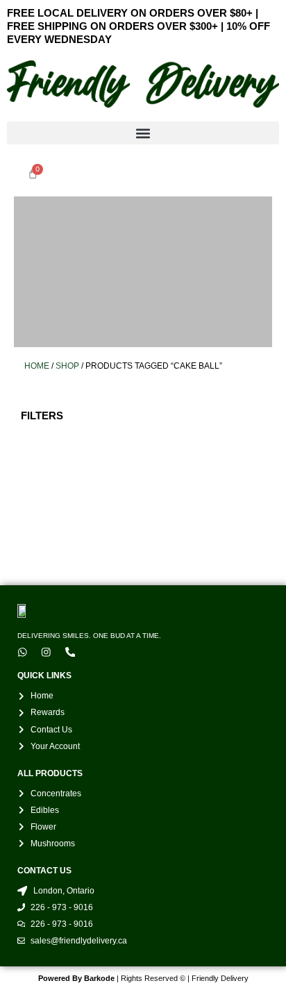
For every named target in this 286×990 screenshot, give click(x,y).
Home (36, 365)
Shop (67, 365)
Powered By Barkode (76, 978)
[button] (143, 132)
